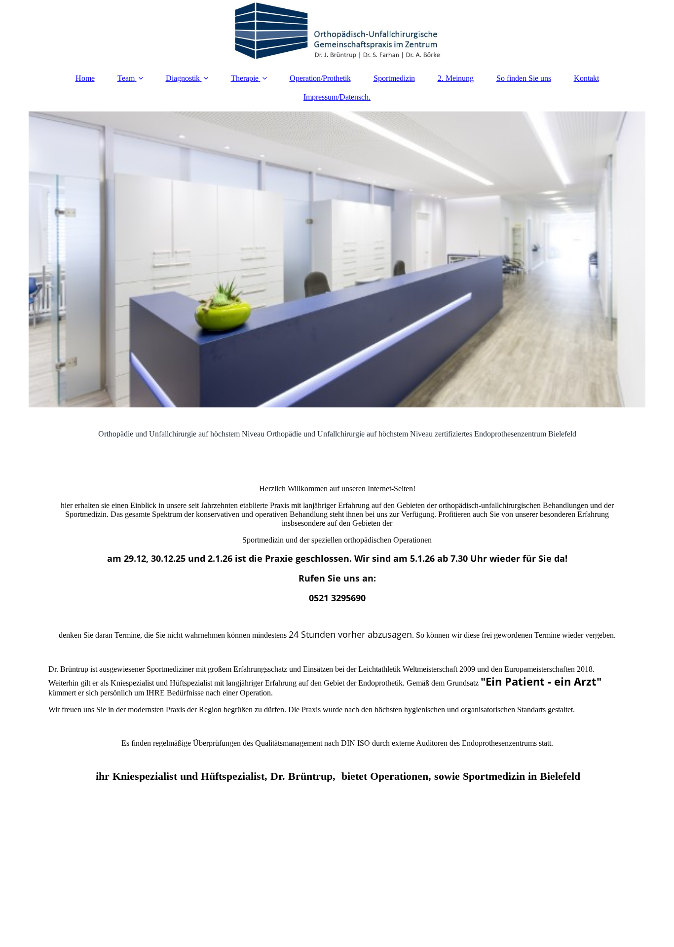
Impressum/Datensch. (337, 97)
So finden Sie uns (523, 78)
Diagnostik (183, 78)
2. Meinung (456, 78)
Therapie (245, 78)
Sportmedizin (394, 78)
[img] (337, 32)
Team (126, 78)
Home (85, 78)
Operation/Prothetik (320, 78)
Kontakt (586, 78)
